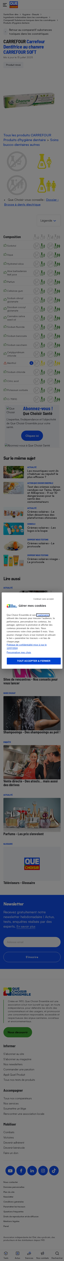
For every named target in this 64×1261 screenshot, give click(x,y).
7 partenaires (42, 615)
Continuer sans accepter (43, 599)
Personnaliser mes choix (19, 652)
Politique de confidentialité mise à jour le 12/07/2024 (27, 646)
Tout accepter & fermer (33, 661)
